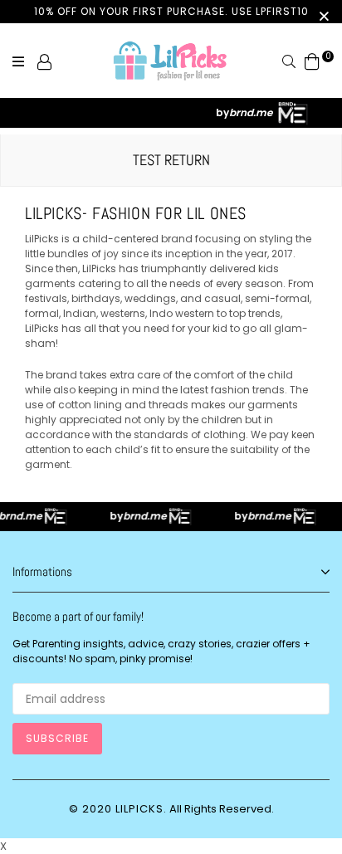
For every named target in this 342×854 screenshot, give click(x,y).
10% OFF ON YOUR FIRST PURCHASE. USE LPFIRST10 (171, 11)
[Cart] (312, 61)
